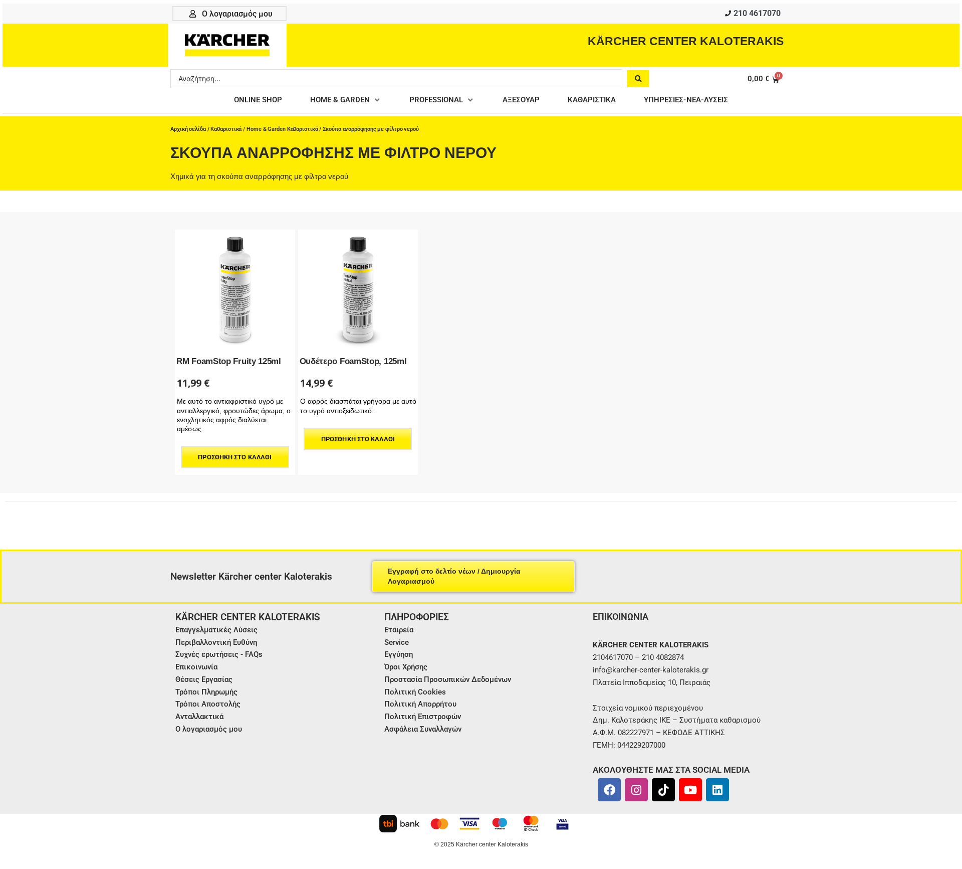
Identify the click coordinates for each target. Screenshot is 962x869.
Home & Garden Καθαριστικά (282, 129)
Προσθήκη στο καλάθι (235, 457)
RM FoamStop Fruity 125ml (228, 361)
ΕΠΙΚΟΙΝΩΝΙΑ (620, 616)
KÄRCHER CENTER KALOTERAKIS (686, 41)
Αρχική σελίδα (188, 129)
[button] (345, 100)
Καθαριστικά (226, 129)
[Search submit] (638, 78)
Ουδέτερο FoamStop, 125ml (353, 361)
